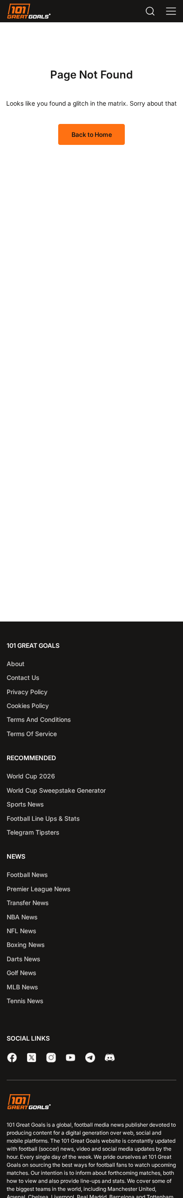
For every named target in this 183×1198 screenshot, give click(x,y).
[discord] (109, 1057)
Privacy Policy (27, 692)
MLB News (22, 987)
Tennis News (25, 1001)
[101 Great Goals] (91, 1103)
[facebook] (12, 1057)
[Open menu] (171, 11)
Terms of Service (32, 733)
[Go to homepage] (29, 11)
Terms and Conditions (39, 719)
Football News (27, 874)
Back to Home (92, 134)
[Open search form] (150, 11)
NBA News (22, 917)
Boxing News (25, 944)
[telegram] (90, 1057)
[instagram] (51, 1057)
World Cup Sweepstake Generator (56, 790)
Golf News (21, 972)
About (15, 663)
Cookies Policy (28, 705)
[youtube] (70, 1057)
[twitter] (31, 1057)
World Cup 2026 (31, 776)
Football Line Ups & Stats (43, 818)
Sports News (25, 804)
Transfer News (27, 902)
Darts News (23, 959)
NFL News (21, 931)
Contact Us (23, 677)
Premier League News (38, 889)
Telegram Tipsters (33, 832)
